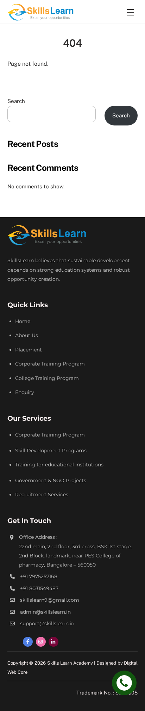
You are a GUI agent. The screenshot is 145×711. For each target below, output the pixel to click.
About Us (26, 335)
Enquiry (24, 392)
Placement (28, 350)
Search (16, 101)
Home (22, 321)
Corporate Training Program (50, 364)
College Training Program (47, 378)
